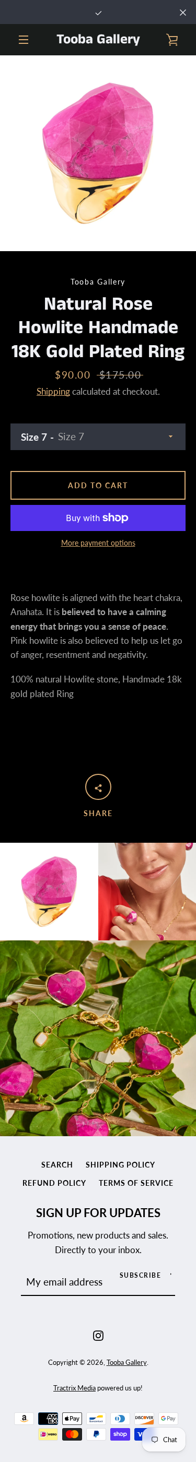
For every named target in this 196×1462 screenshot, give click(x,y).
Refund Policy (54, 1182)
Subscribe (141, 1275)
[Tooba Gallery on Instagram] (98, 1334)
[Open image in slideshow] (98, 153)
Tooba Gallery (98, 39)
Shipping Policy (120, 1164)
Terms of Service (136, 1182)
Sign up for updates (98, 1213)
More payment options (98, 542)
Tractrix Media (74, 1388)
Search (57, 1164)
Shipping (53, 391)
